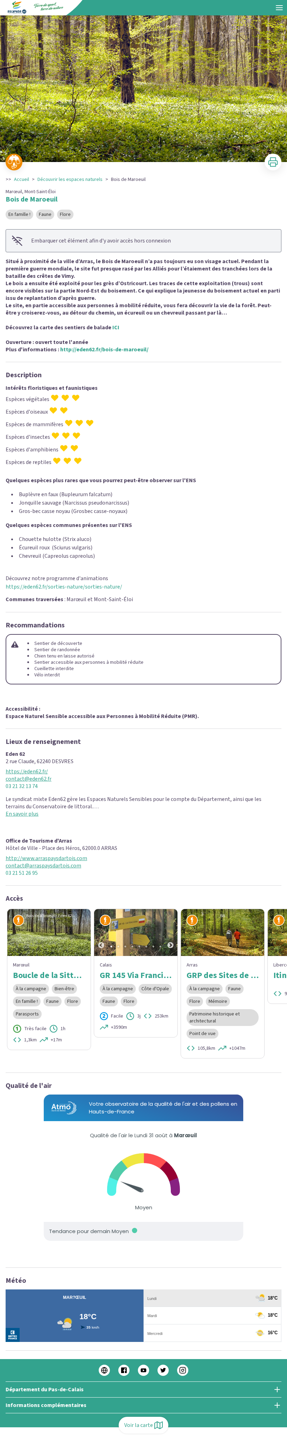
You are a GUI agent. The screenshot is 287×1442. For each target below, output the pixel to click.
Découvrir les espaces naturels (70, 179)
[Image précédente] (101, 932)
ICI (115, 327)
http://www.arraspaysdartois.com (46, 858)
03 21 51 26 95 (22, 873)
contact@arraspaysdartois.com (43, 866)
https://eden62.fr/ (27, 771)
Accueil (21, 179)
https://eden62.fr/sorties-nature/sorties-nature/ (64, 587)
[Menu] (279, 7)
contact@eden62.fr (28, 779)
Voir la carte (138, 1425)
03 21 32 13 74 (22, 786)
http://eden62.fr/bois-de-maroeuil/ (104, 349)
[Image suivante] (170, 932)
